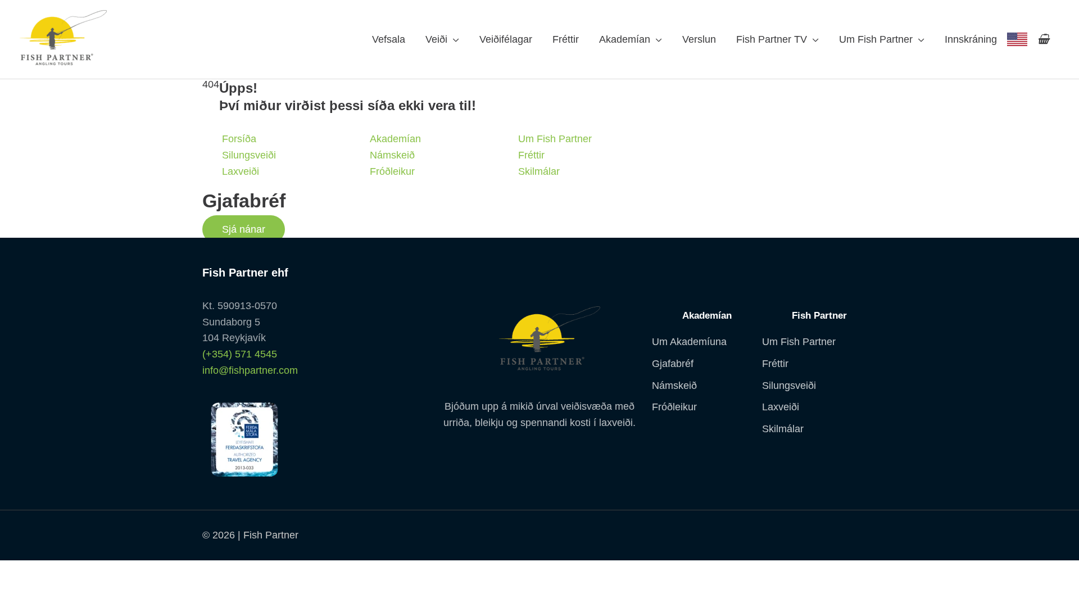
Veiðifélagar (505, 39)
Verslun (699, 39)
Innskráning (971, 39)
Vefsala (388, 39)
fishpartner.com (1017, 39)
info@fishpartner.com (250, 370)
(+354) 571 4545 (239, 354)
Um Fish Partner (876, 39)
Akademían (624, 39)
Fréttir (565, 39)
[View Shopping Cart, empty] (1043, 39)
